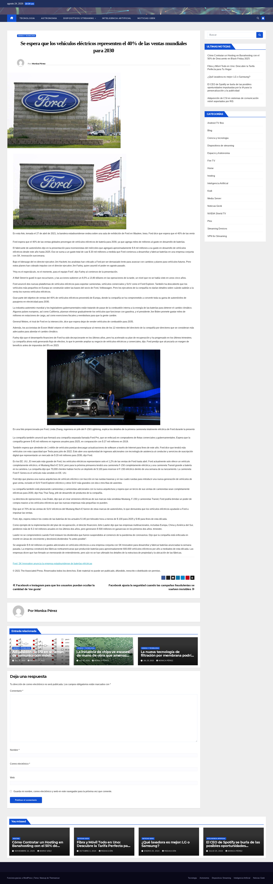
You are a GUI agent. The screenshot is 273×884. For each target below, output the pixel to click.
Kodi (209, 191)
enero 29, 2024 (152, 851)
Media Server (214, 198)
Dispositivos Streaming (79, 18)
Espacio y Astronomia (218, 153)
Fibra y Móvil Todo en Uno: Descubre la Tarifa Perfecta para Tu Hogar (104, 845)
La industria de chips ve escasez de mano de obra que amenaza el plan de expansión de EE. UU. (103, 655)
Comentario (16, 691)
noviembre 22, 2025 (25, 851)
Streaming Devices (217, 228)
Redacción (107, 851)
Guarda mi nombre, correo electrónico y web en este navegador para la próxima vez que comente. (63, 791)
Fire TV (211, 160)
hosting (211, 176)
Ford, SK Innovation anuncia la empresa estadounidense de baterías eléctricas (52, 563)
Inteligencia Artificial (116, 18)
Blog (209, 130)
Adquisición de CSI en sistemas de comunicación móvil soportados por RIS (38, 655)
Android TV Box (215, 123)
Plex (209, 221)
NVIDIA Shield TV (216, 213)
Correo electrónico (20, 764)
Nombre (14, 750)
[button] (258, 18)
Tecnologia (27, 18)
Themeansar (54, 878)
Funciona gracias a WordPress (20, 878)
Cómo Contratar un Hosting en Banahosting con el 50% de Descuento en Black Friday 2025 (38, 845)
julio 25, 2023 (216, 851)
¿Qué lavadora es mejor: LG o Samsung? (228, 77)
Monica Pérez (39, 63)
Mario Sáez (46, 851)
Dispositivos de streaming (220, 145)
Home (210, 168)
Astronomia (49, 18)
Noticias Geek (146, 18)
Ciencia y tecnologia (26, 35)
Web (12, 777)
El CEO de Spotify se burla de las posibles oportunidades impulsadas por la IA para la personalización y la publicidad (229, 87)
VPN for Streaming (217, 236)
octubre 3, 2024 (88, 851)
